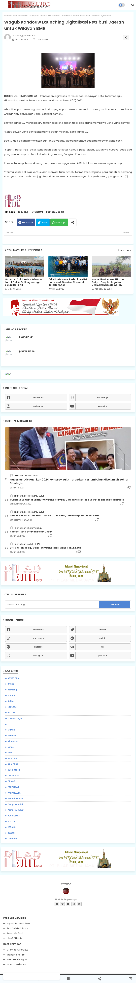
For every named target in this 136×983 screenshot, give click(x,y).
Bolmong (22, 212)
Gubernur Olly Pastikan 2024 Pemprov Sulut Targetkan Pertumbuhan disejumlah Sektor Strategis (69, 481)
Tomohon (12, 838)
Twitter (44, 222)
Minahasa (12, 741)
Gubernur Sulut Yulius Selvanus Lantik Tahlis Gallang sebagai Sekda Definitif (23, 282)
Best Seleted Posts (17, 928)
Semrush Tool (15, 933)
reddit (102, 638)
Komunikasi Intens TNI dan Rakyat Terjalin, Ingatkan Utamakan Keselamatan (108, 282)
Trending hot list (16, 954)
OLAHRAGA (13, 775)
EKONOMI (37, 212)
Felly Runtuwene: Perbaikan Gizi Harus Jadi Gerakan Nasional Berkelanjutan (67, 282)
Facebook (27, 222)
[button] (132, 5)
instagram (38, 406)
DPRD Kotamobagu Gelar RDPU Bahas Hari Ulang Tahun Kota (45, 547)
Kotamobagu (14, 718)
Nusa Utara (13, 769)
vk (102, 646)
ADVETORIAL (14, 678)
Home (7, 15)
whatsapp (102, 397)
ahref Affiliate (15, 938)
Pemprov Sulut (20, 15)
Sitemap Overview (17, 949)
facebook (38, 397)
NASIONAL (12, 764)
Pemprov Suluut (15, 809)
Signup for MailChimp (19, 923)
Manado (11, 735)
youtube (102, 406)
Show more (124, 250)
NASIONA (12, 758)
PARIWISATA (14, 792)
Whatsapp (60, 222)
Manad (11, 729)
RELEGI (11, 833)
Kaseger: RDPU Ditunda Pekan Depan (31, 531)
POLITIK (11, 821)
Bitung (10, 683)
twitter (102, 629)
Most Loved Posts (17, 964)
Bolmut (11, 695)
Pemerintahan (15, 798)
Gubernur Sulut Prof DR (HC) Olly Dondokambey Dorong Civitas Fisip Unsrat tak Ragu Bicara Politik (67, 499)
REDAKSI (11, 827)
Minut (10, 752)
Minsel (10, 747)
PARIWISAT (13, 787)
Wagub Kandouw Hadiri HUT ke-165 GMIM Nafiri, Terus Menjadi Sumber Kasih (54, 515)
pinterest (38, 646)
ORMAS (11, 781)
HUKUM (11, 712)
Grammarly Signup (17, 959)
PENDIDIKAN (13, 815)
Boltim (10, 701)
